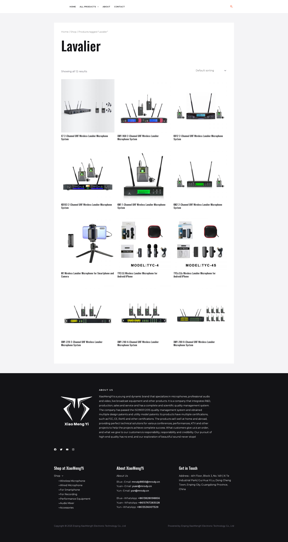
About (106, 7)
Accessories (67, 507)
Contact (119, 7)
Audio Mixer (67, 503)
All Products (88, 7)
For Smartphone (70, 489)
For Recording (68, 494)
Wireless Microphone (72, 481)
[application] (97, 7)
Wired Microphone (71, 485)
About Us (122, 475)
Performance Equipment (75, 498)
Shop (73, 31)
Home (73, 7)
